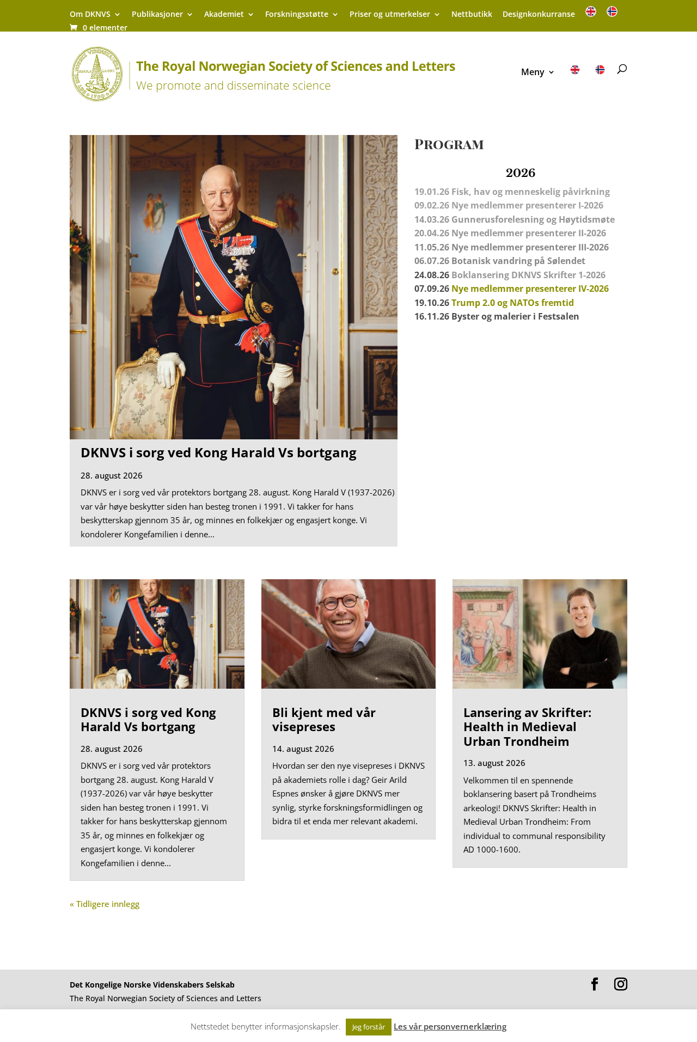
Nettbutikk (471, 14)
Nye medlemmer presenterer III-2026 (530, 247)
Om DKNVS (90, 14)
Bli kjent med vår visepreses (324, 719)
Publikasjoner (157, 14)
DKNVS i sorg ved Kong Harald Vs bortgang (219, 452)
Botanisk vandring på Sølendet (519, 261)
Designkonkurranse (539, 14)
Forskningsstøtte (296, 14)
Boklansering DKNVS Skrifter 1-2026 (528, 275)
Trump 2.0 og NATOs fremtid (512, 303)
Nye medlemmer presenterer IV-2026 (530, 289)
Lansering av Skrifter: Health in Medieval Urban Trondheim (527, 726)
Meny (533, 73)
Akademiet (224, 14)
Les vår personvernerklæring (450, 1026)
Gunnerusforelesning (497, 219)
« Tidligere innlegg (104, 903)
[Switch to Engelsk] (590, 15)
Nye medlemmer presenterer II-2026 (528, 233)
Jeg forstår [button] (368, 1027)
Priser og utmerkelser (390, 14)
